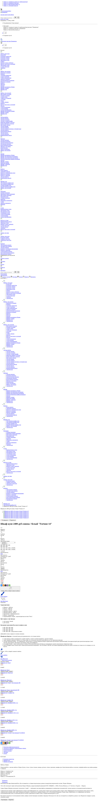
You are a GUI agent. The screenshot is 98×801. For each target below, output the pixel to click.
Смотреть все (9, 298)
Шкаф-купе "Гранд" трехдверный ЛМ (10, 690)
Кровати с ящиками (11, 494)
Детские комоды (10, 363)
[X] (5, 585)
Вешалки (8, 443)
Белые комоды (9, 407)
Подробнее (11, 799)
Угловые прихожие (11, 437)
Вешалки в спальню (11, 312)
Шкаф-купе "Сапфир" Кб (7, 700)
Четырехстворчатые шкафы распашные (16, 394)
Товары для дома (7, 476)
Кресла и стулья (7, 462)
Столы (5, 448)
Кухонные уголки (10, 288)
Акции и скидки (7, 750)
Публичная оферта (8, 749)
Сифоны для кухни (11, 482)
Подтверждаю (4, 799)
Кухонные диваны (10, 286)
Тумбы (8, 441)
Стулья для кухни (10, 295)
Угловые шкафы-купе (11, 423)
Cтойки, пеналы (10, 333)
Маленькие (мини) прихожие (13, 433)
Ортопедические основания (13, 310)
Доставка (5, 752)
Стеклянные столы (11, 453)
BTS (2, 553)
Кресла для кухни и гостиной (13, 293)
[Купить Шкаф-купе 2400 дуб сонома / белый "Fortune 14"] (16, 512)
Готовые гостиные (10, 327)
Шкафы (5, 389)
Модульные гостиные (11, 326)
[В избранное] (2, 581)
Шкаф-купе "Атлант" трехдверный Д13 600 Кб (12, 740)
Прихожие (6, 430)
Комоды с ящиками (11, 412)
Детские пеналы (10, 351)
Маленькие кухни (10, 289)
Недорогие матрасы (11, 375)
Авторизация (4, 275)
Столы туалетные (10, 307)
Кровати (8, 304)
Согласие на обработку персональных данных (14, 748)
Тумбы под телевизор (11, 329)
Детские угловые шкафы (12, 354)
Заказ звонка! (11, 23)
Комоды (8, 313)
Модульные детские (11, 358)
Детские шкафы (10, 359)
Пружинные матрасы (11, 378)
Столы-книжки (10, 340)
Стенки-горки (9, 328)
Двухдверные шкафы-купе (12, 421)
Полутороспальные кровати (13, 497)
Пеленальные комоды (11, 364)
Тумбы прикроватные (11, 308)
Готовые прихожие (11, 432)
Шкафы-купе (9, 320)
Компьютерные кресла (11, 368)
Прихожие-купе (10, 436)
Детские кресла (10, 365)
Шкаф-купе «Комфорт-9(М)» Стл (9, 710)
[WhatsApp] (9, 585)
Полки (8, 332)
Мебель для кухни (7, 282)
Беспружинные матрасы (12, 379)
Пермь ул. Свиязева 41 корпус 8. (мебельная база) (15, 1)
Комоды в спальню (11, 411)
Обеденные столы (10, 294)
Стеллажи (8, 331)
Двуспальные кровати (11, 489)
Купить (2, 568)
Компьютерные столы (11, 449)
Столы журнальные (11, 339)
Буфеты (8, 290)
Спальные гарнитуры (11, 305)
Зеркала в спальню (10, 309)
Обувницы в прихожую (12, 440)
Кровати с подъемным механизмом (15, 493)
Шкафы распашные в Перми (13, 317)
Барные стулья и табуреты (12, 291)
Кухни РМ (8, 284)
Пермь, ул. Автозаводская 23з (10, 5)
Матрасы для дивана (11, 380)
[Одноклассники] (3, 585)
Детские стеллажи (10, 352)
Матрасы (8, 314)
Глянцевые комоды (11, 408)
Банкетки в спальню (11, 303)
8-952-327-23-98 (4, 19)
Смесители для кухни (11, 483)
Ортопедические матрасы (12, 377)
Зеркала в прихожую (11, 442)
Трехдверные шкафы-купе (12, 422)
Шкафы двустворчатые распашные (14, 392)
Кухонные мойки (10, 481)
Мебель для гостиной (8, 324)
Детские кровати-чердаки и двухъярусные (16, 361)
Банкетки (8, 438)
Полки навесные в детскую (13, 356)
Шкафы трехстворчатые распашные (15, 393)
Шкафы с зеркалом (11, 399)
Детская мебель (7, 350)
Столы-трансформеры (11, 341)
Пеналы (8, 316)
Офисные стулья (10, 465)
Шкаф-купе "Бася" (5, 670)
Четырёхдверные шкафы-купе (13, 424)
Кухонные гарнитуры (11, 285)
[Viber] (7, 585)
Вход (10, 11)
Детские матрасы (10, 367)
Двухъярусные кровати (12, 490)
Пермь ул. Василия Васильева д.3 (11, 4)
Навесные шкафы (10, 398)
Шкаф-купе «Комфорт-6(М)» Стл (9, 730)
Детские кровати (10, 360)
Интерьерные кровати (11, 498)
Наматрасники (9, 382)
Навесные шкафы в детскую (13, 355)
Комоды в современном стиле (13, 409)
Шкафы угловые (10, 318)
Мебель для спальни (8, 301)
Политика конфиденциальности (11, 747)
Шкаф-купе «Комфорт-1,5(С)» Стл (9, 720)
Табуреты (8, 297)
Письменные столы (11, 452)
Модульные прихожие (11, 434)
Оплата (5, 753)
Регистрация (5, 11)
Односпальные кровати (12, 496)
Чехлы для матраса (10, 383)
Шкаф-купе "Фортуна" (6, 680)
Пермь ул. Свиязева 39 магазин (11, 3)
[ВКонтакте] (1, 585)
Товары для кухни (7, 479)
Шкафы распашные (8, 761)
